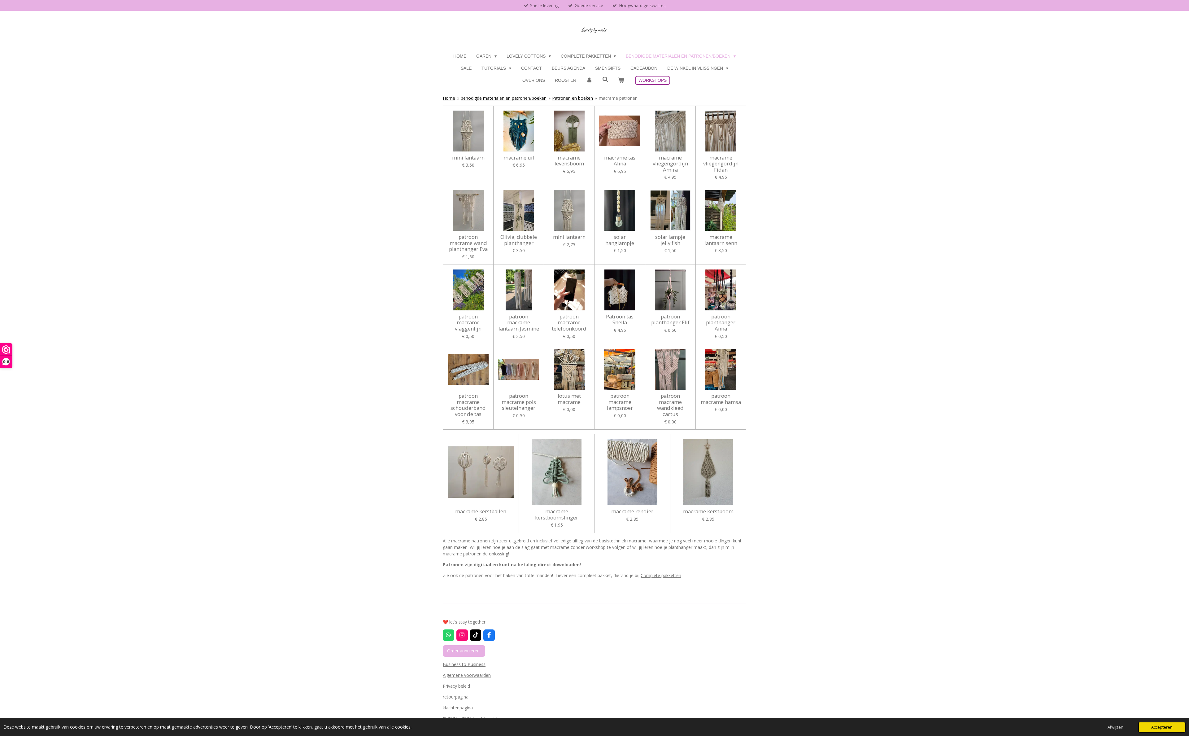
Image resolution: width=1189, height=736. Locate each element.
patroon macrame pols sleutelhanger (519, 402)
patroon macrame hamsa (721, 399)
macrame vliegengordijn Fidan (720, 164)
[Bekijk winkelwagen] (621, 80)
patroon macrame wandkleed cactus (670, 405)
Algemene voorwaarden (467, 675)
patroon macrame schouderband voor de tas (468, 405)
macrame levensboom (569, 161)
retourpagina (455, 697)
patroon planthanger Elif (670, 319)
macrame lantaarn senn (720, 240)
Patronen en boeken (572, 98)
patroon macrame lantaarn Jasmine (519, 322)
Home (449, 98)
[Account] (589, 80)
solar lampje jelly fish (670, 240)
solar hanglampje (619, 240)
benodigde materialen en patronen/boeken (504, 98)
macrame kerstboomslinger (556, 514)
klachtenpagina (458, 708)
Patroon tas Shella (620, 319)
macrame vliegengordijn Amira (670, 164)
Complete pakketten (661, 575)
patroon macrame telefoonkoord (569, 322)
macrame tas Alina (619, 161)
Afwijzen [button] (1115, 727)
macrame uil (518, 158)
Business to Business (464, 664)
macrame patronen (618, 98)
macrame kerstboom (708, 511)
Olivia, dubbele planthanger (518, 240)
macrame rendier (632, 511)
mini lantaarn (468, 158)
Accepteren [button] (1162, 727)
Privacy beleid (457, 686)
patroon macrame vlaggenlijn (468, 322)
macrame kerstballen (480, 511)
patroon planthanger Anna (720, 322)
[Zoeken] (605, 79)
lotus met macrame (569, 399)
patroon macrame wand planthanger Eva (468, 243)
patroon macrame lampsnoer (620, 402)
